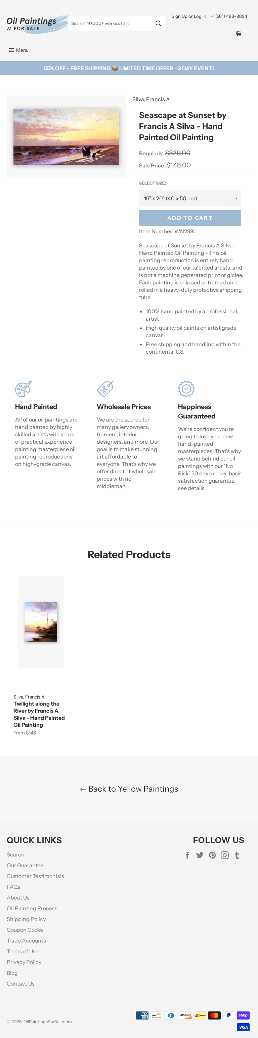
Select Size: (152, 183)
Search (16, 854)
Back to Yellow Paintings (132, 789)
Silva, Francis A (151, 99)
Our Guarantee (25, 865)
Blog (12, 972)
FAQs (13, 886)
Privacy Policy (24, 962)
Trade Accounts (26, 940)
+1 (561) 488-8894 (229, 16)
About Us (18, 897)
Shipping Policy (26, 919)
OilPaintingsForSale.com (48, 1021)
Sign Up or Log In (189, 16)
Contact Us (21, 983)
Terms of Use (23, 951)
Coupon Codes (25, 929)
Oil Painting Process (32, 908)
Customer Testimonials (35, 876)
